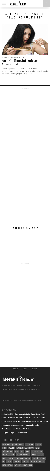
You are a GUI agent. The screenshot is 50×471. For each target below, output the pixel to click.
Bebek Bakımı (29, 448)
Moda (4, 448)
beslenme (5, 455)
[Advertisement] (25, 156)
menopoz (26, 462)
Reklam (15, 369)
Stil (37, 448)
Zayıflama (17, 462)
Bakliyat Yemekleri (8, 458)
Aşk (41, 451)
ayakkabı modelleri (23, 458)
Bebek (34, 455)
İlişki (12, 455)
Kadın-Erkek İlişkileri (9, 444)
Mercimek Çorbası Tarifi (23, 465)
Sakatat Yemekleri (23, 455)
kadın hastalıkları (37, 462)
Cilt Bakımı (29, 444)
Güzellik (11, 448)
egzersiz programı (39, 458)
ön (3, 462)
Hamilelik (20, 448)
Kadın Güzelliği (7, 465)
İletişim (25, 369)
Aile (22, 451)
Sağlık (21, 444)
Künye (34, 369)
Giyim (27, 451)
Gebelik (40, 455)
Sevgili (9, 462)
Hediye (16, 451)
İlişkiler (38, 444)
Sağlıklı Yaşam (7, 451)
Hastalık (35, 451)
